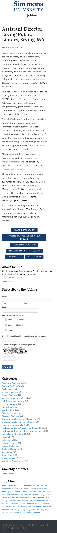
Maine (18, 498)
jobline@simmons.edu (14, 277)
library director (8, 498)
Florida (44, 492)
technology (15, 510)
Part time (25, 500)
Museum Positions (10, 416)
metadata (39, 498)
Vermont (48, 510)
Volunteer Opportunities (13, 461)
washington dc (20, 512)
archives (35, 485)
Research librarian (42, 504)
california (32, 488)
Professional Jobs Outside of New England (21, 431)
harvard (10, 494)
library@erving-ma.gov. (14, 169)
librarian (27, 494)
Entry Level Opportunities (13, 398)
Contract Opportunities (12, 392)
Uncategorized (9, 458)
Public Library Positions (24, 245)
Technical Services (10, 449)
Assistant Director (17, 251)
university (40, 510)
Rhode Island (8, 506)
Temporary (7, 452)
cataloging (7, 492)
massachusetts (15, 257)
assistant (6, 488)
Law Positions (8, 410)
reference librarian (10, 504)
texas (32, 510)
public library (34, 257)
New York (16, 500)
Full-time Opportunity (24, 230)
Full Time (36, 251)
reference (46, 500)
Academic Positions (11, 383)
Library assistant (45, 494)
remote (22, 504)
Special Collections (10, 446)
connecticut (28, 492)
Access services (24, 485)
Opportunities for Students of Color (18, 422)
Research (6, 437)
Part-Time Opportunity (12, 425)
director (37, 492)
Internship (18, 494)
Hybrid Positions (9, 404)
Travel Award (8, 455)
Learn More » (8, 281)
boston (13, 488)
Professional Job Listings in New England (24, 237)
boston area (22, 488)
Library (35, 494)
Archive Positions (10, 386)
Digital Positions (9, 395)
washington (7, 512)
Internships (7, 407)
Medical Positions (10, 413)
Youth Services (33, 512)
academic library (9, 485)
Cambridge (42, 488)
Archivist (43, 485)
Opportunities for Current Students (18, 419)
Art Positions (8, 389)
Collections (17, 492)
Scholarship (7, 440)
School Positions (9, 443)
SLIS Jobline (28, 15)
